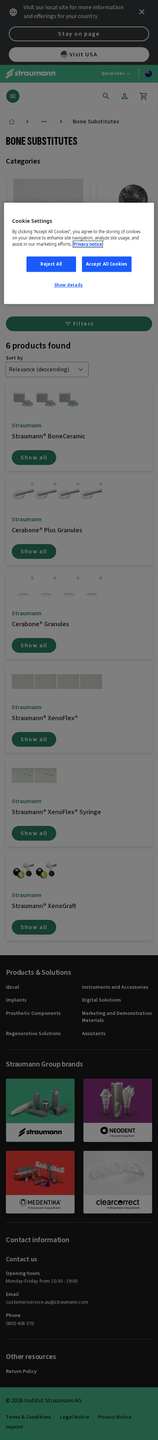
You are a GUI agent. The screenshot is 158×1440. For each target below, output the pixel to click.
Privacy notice (87, 244)
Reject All (51, 264)
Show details (68, 285)
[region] (79, 253)
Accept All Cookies (107, 264)
